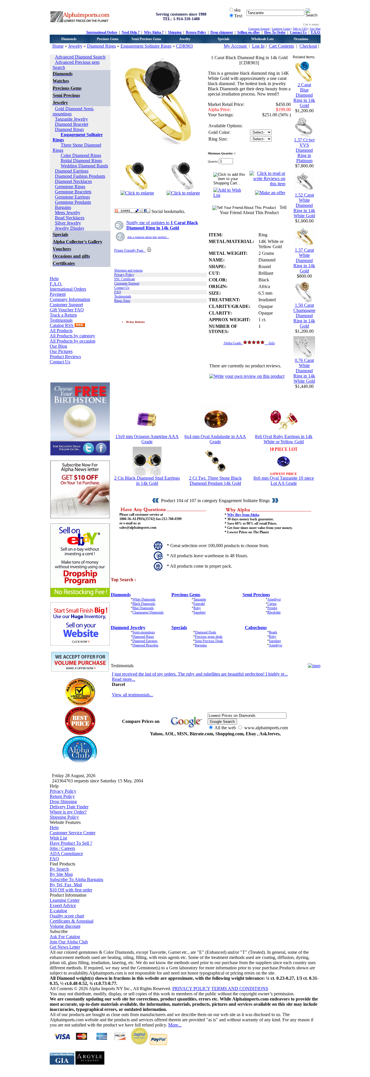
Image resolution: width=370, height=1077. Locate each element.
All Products (61, 330)
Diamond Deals (205, 632)
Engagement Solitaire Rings (146, 46)
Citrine (272, 604)
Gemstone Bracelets (73, 191)
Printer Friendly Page (130, 250)
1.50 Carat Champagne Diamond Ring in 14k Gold (304, 315)
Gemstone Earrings (72, 197)
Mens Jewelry (67, 212)
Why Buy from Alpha (243, 515)
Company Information (70, 299)
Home (58, 46)
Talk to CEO (300, 28)
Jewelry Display (69, 228)
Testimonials (61, 320)
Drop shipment (221, 32)
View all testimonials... (132, 694)
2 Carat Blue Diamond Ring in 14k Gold (304, 95)
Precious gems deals (209, 637)
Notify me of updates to (162, 225)
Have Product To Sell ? (71, 843)
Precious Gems (108, 39)
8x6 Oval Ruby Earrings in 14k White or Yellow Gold (283, 439)
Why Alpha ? (154, 32)
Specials (224, 39)
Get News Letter (65, 947)
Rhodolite (274, 612)
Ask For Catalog (65, 936)
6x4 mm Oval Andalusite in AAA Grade (215, 439)
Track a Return (63, 315)
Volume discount (65, 926)
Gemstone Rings (70, 186)
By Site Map (61, 874)
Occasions (301, 39)
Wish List (58, 837)
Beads (273, 632)
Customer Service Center (72, 832)
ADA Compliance (66, 853)
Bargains (63, 207)
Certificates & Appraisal (71, 921)
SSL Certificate (124, 279)
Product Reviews (65, 356)
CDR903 (184, 46)
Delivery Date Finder (69, 806)
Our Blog (58, 346)
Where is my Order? (68, 811)
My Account (236, 46)
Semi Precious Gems (146, 39)
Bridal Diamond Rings (81, 160)
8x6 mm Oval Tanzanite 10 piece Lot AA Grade (284, 481)
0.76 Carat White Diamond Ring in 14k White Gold (304, 371)
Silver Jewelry (68, 222)
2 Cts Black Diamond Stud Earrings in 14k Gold (147, 481)
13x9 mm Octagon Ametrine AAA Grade (147, 439)
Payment (58, 294)
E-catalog (58, 910)
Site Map (315, 28)
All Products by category (72, 335)
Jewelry (184, 39)
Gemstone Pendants (73, 202)
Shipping (175, 32)
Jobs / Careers (62, 848)
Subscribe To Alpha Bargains (76, 879)
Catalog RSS (62, 325)
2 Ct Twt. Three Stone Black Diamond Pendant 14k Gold (215, 481)
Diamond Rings (101, 46)
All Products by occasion (72, 341)
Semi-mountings (143, 632)
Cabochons (256, 627)
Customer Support (259, 28)
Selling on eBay (248, 32)
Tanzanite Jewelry (71, 119)
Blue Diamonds (143, 608)
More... (175, 1024)
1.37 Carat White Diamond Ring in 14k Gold (304, 260)
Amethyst (274, 599)
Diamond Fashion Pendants (80, 176)
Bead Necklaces (69, 217)
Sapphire (199, 612)
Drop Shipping (63, 801)
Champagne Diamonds (148, 612)
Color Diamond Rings (81, 155)
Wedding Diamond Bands (84, 165)
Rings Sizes (122, 301)
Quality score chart (67, 915)
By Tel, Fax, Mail (66, 884)
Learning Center (281, 28)
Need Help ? (131, 32)
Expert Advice (63, 905)
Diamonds (69, 39)
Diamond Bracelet (71, 124)
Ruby (197, 608)
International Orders (101, 32)
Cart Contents (281, 46)
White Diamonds (144, 599)
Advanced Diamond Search (80, 57)
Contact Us (298, 32)
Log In (258, 46)
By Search (59, 869)
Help (54, 278)
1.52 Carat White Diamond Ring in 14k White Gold (304, 205)
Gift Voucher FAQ (67, 309)
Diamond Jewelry (128, 627)
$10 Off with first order (71, 889)
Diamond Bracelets (145, 645)
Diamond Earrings (71, 171)
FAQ (117, 292)
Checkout (308, 46)
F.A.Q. (316, 32)
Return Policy (196, 32)
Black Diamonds (143, 604)
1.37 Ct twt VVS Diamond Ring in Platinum (304, 150)
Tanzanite (199, 599)
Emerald (199, 604)
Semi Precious (256, 594)
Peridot (272, 608)
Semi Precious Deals (209, 641)
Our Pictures (61, 351)
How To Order (275, 32)
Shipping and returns (128, 270)
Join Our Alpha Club (69, 941)
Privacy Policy (124, 275)
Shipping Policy (64, 817)
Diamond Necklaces (73, 181)
